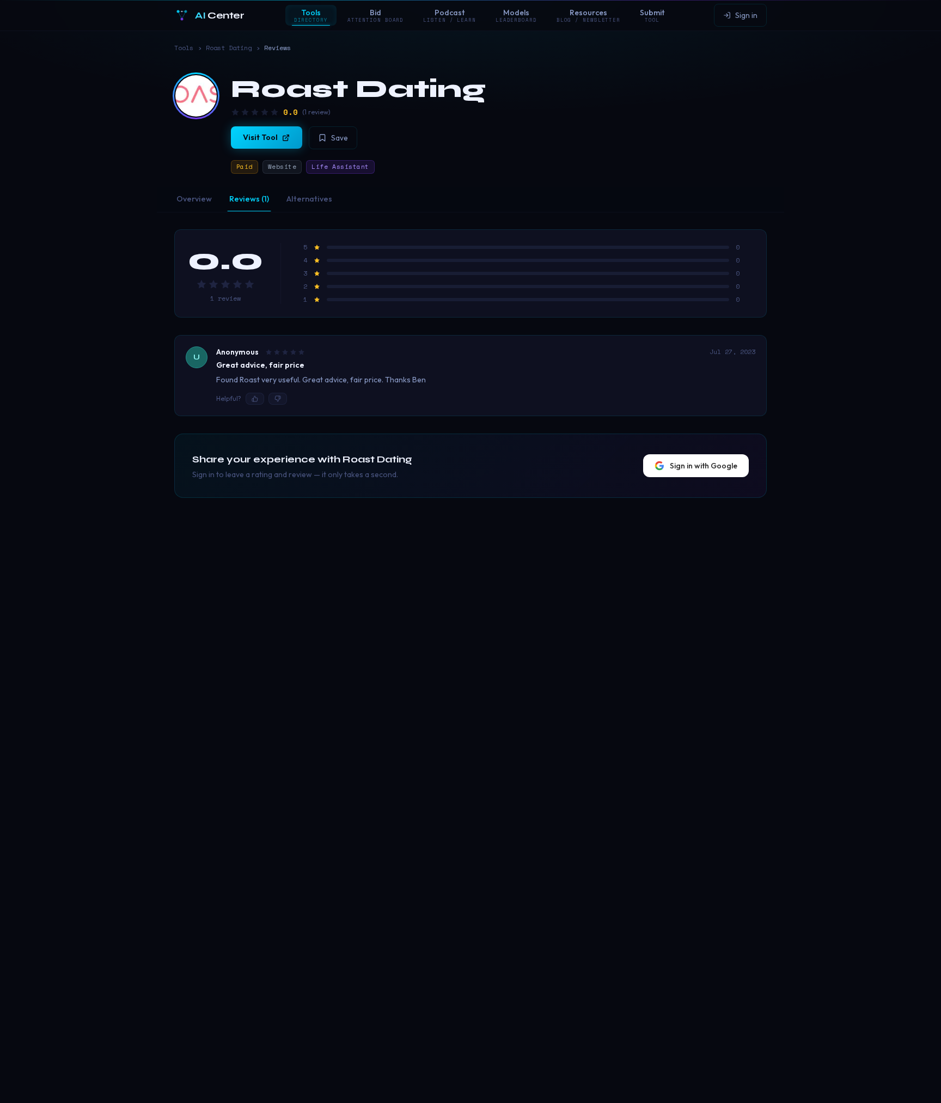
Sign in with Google (703, 466)
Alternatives (309, 199)
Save (339, 138)
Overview (194, 199)
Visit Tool (260, 137)
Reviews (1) (249, 199)
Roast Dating (229, 48)
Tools (183, 48)
